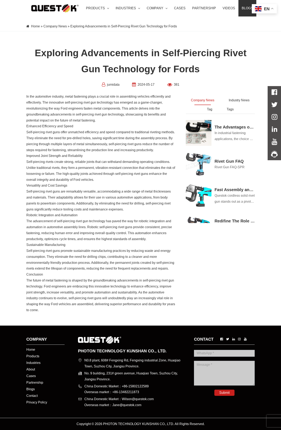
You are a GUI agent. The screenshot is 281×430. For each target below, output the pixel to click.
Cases (31, 376)
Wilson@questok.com (138, 399)
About (30, 369)
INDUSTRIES (126, 8)
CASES (180, 8)
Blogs (30, 389)
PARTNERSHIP (204, 8)
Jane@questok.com (126, 405)
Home (35, 26)
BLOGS (247, 8)
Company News (55, 26)
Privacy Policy (36, 402)
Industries (33, 363)
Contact (32, 395)
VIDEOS (229, 8)
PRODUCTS (95, 8)
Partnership (34, 382)
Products (32, 356)
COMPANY (155, 8)
